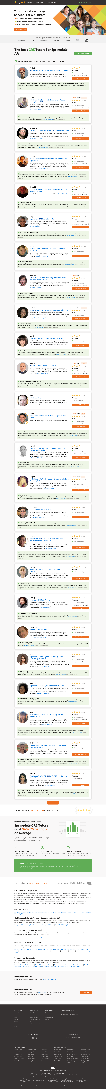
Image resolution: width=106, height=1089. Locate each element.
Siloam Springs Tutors (74, 966)
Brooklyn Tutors (58, 1054)
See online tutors (85, 992)
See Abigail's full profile (48, 488)
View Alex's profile (80, 426)
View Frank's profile (81, 457)
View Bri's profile (81, 723)
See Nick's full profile (57, 404)
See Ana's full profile (37, 346)
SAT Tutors (17, 949)
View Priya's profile (80, 785)
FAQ (15, 1017)
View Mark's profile (80, 578)
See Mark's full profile (42, 579)
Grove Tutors (87, 965)
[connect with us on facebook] (30, 1038)
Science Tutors (44, 1052)
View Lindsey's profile (80, 608)
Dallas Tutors (57, 1058)
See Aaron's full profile (35, 109)
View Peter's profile (81, 547)
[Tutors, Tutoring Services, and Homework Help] (19, 2)
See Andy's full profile (35, 226)
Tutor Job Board (49, 1017)
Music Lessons (31, 1056)
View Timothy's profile (80, 517)
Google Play (75, 1014)
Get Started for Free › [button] (85, 2)
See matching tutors (21, 29)
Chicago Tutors (58, 1056)
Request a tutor (34, 1015)
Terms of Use (69, 1085)
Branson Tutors (58, 965)
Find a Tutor (33, 1013)
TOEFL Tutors (80, 949)
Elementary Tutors (19, 1058)
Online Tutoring (34, 1017)
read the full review (72, 87)
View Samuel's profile (80, 637)
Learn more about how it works (73, 1037)
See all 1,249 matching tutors (82, 53)
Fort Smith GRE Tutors (33, 937)
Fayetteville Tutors (19, 965)
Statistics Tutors (45, 1056)
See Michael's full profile (36, 138)
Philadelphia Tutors (85, 1049)
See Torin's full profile (46, 78)
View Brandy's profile (80, 288)
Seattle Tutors (84, 1056)
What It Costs (39, 2)
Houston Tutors (71, 1052)
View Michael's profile (80, 138)
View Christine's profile (80, 754)
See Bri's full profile (47, 724)
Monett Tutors (46, 966)
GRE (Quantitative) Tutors (27, 949)
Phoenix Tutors (84, 1052)
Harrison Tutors (27, 966)
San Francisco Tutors (86, 1054)
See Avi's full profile (44, 666)
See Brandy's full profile (35, 287)
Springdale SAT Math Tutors (34, 912)
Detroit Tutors (70, 1049)
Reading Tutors (31, 1061)
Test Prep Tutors (45, 1058)
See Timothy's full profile (38, 517)
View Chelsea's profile (80, 318)
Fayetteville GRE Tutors (20, 937)
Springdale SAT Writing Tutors (49, 912)
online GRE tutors (42, 992)
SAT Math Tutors (72, 949)
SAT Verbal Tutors (51, 949)
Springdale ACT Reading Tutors (63, 925)
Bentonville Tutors (48, 965)
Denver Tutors (57, 1061)
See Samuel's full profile (40, 637)
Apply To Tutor (52, 2)
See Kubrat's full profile (42, 256)
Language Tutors (32, 1052)
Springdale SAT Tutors (20, 912)
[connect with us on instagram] (33, 1038)
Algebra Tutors (18, 1049)
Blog (31, 1021)
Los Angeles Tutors (72, 1054)
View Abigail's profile (81, 490)
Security (16, 1024)
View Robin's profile (81, 167)
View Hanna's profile (81, 693)
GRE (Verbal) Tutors (40, 949)
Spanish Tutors (44, 1054)
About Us (16, 1013)
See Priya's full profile (50, 785)
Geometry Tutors (32, 1049)
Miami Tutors (70, 1056)
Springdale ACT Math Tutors (34, 925)
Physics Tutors (31, 1058)
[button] (88, 75)
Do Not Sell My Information (86, 1085)
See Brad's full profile (42, 373)
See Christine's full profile (43, 755)
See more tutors (53, 803)
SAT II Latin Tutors (61, 949)
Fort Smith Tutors (29, 965)
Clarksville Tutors (55, 966)
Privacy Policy (76, 1085)
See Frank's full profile (36, 458)
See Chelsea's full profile (40, 318)
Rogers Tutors (38, 965)
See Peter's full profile (50, 548)
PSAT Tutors (35, 951)
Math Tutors (31, 1054)
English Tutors (18, 1061)
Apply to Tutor (48, 1015)
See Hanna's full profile (43, 693)
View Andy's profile (80, 227)
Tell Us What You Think (36, 1024)
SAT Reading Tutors (45, 951)
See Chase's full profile (61, 194)
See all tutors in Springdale (49, 979)
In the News (17, 1026)
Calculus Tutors (18, 1052)
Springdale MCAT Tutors (64, 912)
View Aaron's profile (81, 111)
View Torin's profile (80, 78)
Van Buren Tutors (67, 965)
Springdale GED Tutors (48, 925)
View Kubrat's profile (81, 256)
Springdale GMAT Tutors (78, 912)
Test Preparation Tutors (25, 951)
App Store (65, 1014)
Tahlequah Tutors (36, 966)
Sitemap (55, 1085)
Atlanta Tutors (57, 1049)
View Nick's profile (80, 405)
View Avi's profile (81, 666)
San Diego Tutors (85, 1058)
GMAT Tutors (64, 951)
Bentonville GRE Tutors (56, 937)
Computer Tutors (18, 1056)
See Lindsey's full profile (46, 607)
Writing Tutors (44, 1061)
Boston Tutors (57, 1052)
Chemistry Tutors (18, 1054)
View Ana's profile (80, 345)
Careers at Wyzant (49, 1013)
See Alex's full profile (44, 422)
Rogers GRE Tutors (45, 937)
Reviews (16, 1019)
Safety (16, 1021)
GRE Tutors (72, 951)
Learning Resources (35, 1019)
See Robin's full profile (42, 168)
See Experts (30, 2)
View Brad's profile (80, 376)
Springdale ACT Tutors (20, 925)
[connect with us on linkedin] (36, 1038)
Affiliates (47, 1019)
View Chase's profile (81, 197)
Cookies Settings (61, 1085)
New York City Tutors (72, 1058)
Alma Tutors (18, 966)
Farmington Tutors (78, 965)
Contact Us (17, 1015)
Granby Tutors (64, 966)
